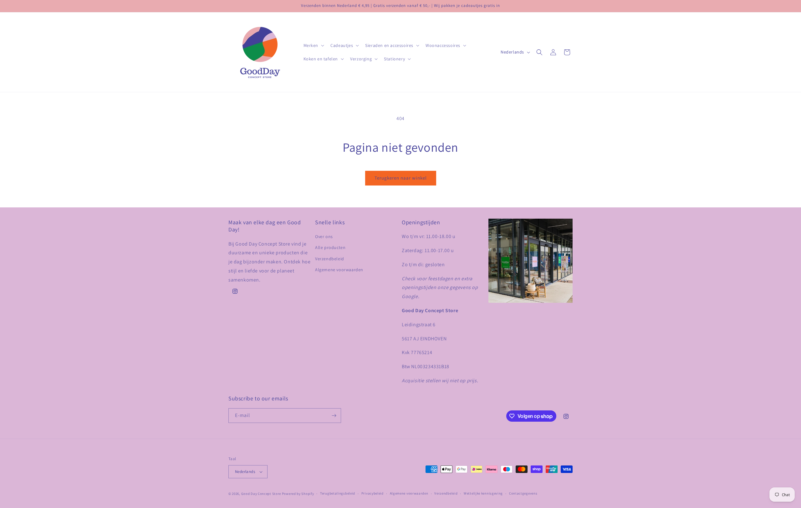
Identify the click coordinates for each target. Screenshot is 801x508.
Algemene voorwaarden (339, 269)
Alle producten (330, 247)
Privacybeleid (372, 493)
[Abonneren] (334, 415)
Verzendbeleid (329, 259)
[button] (313, 45)
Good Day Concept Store (261, 493)
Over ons (324, 236)
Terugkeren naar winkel (401, 178)
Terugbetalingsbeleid (337, 493)
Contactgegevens (523, 493)
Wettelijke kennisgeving (483, 493)
